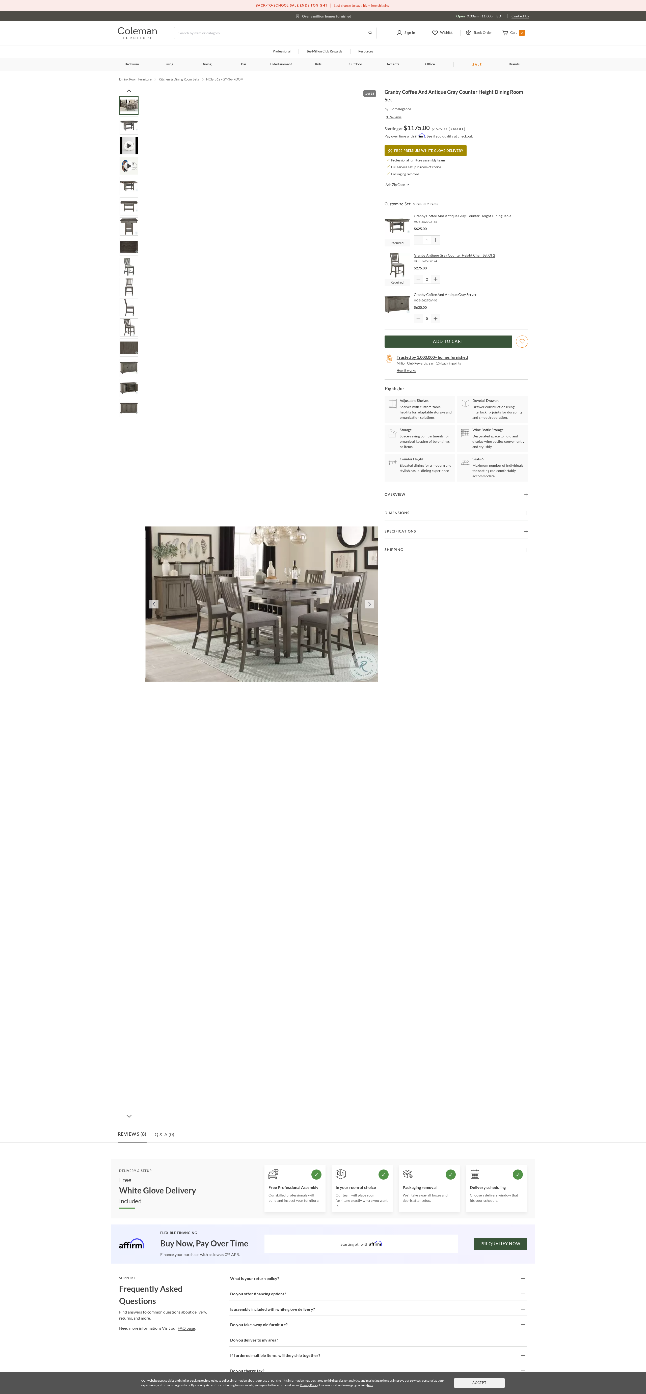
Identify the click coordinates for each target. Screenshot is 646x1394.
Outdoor (355, 64)
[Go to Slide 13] (129, 348)
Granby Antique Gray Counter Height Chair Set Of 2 (454, 255)
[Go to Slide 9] (129, 267)
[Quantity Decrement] (418, 240)
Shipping (394, 550)
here (370, 1385)
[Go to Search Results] (370, 33)
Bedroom (132, 64)
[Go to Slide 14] (129, 368)
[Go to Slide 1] (129, 105)
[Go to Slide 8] (129, 247)
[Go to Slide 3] (129, 146)
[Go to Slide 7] (129, 226)
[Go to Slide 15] (129, 388)
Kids (318, 64)
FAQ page (186, 1328)
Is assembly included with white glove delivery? (272, 1309)
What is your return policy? (254, 1278)
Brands (514, 64)
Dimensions (397, 513)
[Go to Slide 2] (129, 126)
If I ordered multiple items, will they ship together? (275, 1355)
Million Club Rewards (324, 51)
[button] (406, 33)
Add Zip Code (395, 185)
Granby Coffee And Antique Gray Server (445, 294)
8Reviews (393, 117)
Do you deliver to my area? (254, 1339)
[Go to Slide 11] (129, 307)
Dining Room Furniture (135, 79)
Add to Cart (448, 342)
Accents (393, 64)
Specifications (400, 531)
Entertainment (281, 64)
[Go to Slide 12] (129, 327)
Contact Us (520, 16)
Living (169, 64)
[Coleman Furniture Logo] (137, 38)
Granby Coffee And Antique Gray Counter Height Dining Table (462, 216)
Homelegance (400, 109)
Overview (395, 494)
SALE (477, 64)
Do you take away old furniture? (259, 1324)
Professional (281, 51)
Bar (243, 64)
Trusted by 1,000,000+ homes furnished (432, 357)
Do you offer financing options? (258, 1293)
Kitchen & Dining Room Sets (179, 79)
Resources (365, 51)
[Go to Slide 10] (129, 287)
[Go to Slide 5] (129, 186)
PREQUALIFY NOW (500, 1244)
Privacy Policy (309, 1385)
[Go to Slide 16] (129, 408)
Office (430, 64)
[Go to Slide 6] (129, 206)
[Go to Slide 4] (129, 166)
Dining (206, 64)
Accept (479, 1383)
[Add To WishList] (522, 342)
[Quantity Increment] (435, 240)
